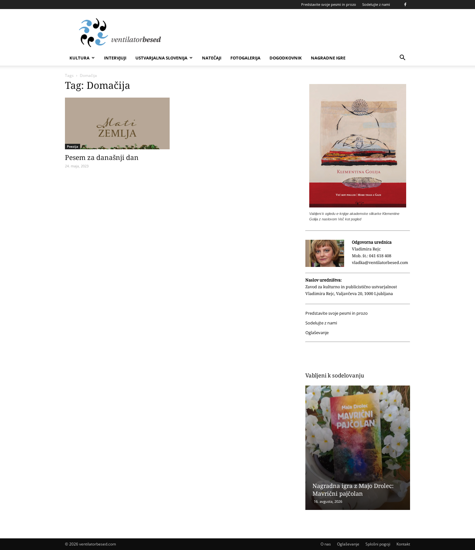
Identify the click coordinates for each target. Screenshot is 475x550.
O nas (326, 544)
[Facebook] (405, 4)
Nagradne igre (328, 58)
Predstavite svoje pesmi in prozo (328, 4)
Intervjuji (115, 58)
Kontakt (403, 544)
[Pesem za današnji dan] (117, 123)
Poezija (72, 146)
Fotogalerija (245, 58)
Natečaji (211, 58)
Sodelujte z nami (376, 4)
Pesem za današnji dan (102, 157)
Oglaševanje (317, 332)
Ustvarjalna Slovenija (161, 58)
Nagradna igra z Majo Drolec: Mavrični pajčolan (353, 489)
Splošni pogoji (377, 544)
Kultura (79, 58)
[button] (402, 58)
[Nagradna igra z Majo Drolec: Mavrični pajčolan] (357, 448)
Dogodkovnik (285, 58)
